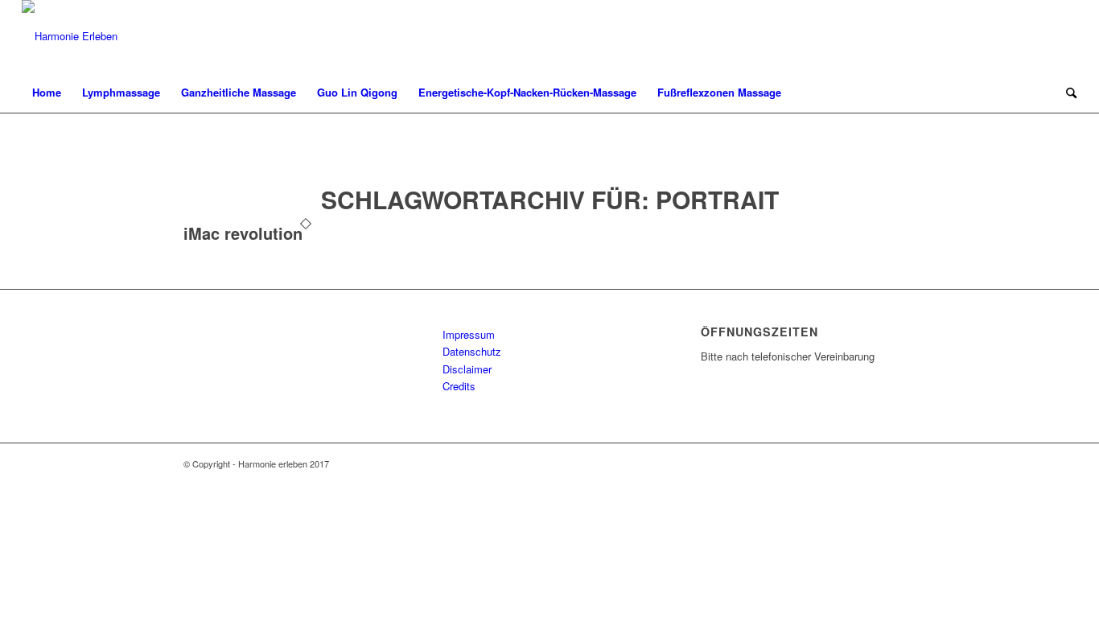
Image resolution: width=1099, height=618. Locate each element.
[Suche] (1066, 92)
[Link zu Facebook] (1065, 36)
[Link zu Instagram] (1041, 36)
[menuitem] (47, 92)
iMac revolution (243, 233)
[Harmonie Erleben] (69, 36)
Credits (458, 385)
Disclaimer (467, 369)
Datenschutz (471, 351)
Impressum (468, 334)
